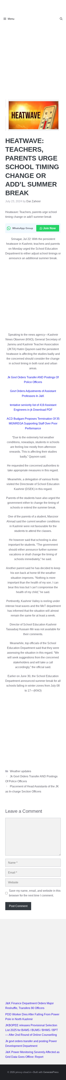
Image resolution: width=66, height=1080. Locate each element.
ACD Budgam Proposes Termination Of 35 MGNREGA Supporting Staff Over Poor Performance (33, 423)
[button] (61, 19)
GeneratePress (51, 1072)
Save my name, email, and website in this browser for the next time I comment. (35, 893)
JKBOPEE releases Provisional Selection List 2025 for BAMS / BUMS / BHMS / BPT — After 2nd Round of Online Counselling (31, 1030)
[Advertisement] (33, 58)
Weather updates (20, 771)
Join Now (49, 228)
